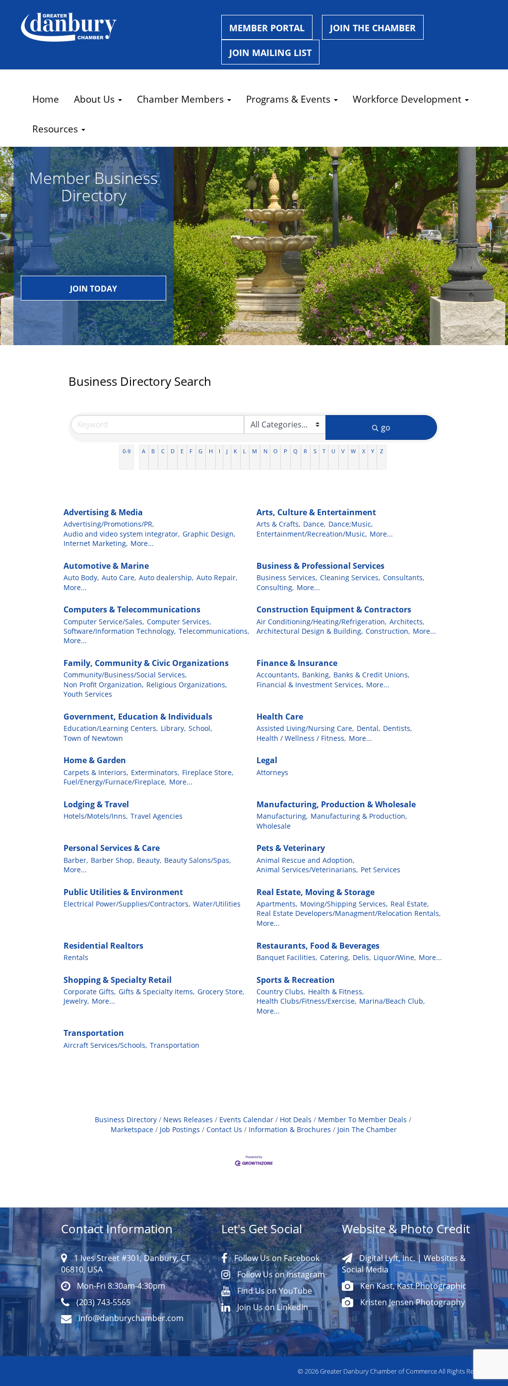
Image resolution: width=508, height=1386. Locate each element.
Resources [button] (56, 128)
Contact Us (224, 1129)
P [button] (285, 451)
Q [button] (295, 451)
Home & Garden (95, 760)
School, (200, 728)
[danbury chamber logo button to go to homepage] (113, 27)
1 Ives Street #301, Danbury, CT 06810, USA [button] (125, 1263)
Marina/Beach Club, (392, 1001)
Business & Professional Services (320, 565)
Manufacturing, (282, 816)
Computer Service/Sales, (104, 621)
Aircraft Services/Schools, (105, 1045)
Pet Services (380, 869)
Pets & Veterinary (290, 848)
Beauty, (149, 860)
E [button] (182, 451)
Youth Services (88, 694)
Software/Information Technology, (120, 631)
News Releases (188, 1119)
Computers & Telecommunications (132, 609)
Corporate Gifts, (90, 991)
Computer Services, (179, 621)
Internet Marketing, (95, 543)
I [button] (219, 451)
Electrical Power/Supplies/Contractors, (127, 904)
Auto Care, (119, 577)
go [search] (385, 427)
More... (142, 543)
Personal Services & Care (112, 848)
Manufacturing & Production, (359, 816)
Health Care (279, 716)
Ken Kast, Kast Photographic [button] (412, 1285)
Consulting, (275, 587)
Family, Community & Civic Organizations (146, 663)
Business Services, (286, 577)
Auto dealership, (166, 577)
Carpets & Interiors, (96, 772)
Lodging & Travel (96, 804)
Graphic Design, (209, 534)
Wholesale (273, 826)
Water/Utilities (217, 904)
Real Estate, (409, 904)
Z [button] (381, 451)
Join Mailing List (270, 53)
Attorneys (272, 772)
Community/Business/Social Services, (125, 674)
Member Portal (267, 28)
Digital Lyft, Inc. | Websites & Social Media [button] (404, 1263)
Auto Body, (81, 577)
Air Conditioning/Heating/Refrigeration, (321, 621)
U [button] (333, 451)
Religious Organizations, (186, 684)
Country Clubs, (280, 991)
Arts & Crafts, (278, 524)
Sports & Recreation (295, 979)
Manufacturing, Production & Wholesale (336, 804)
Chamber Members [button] (181, 99)
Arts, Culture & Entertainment (316, 512)
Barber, (76, 860)
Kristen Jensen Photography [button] (411, 1302)
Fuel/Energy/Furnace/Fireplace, (115, 782)
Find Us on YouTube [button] (273, 1290)
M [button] (254, 451)
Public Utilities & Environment (123, 892)
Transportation (94, 1032)
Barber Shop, (112, 860)
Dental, (368, 728)
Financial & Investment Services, (309, 684)
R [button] (305, 451)
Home (45, 99)
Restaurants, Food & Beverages (318, 945)
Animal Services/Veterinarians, (307, 869)
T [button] (323, 451)
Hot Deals (296, 1119)
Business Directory (126, 1119)
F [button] (191, 451)
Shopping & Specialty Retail (118, 979)
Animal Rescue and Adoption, (305, 860)
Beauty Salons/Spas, (197, 860)
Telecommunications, (214, 631)
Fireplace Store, (207, 772)
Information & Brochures (290, 1129)
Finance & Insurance (296, 663)
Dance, (314, 524)
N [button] (265, 451)
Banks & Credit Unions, (371, 674)
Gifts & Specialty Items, (156, 991)
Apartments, (276, 904)
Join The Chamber (367, 1129)
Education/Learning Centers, (111, 728)
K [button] (235, 451)
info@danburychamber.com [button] (130, 1318)
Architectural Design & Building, (309, 631)
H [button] (211, 451)
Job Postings (180, 1129)
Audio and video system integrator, (122, 534)
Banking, (316, 674)
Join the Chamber (373, 28)
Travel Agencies (156, 816)
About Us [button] (95, 99)
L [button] (244, 451)
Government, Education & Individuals (138, 716)
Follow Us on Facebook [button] (275, 1258)
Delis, (362, 957)
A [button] (143, 451)
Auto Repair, (216, 577)
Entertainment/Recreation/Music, (311, 534)
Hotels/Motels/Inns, (95, 816)
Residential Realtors (103, 945)
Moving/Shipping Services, (343, 904)
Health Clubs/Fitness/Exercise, (306, 1001)
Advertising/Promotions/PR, (109, 524)
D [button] (173, 451)
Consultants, (403, 577)
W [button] (353, 451)
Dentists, (397, 728)
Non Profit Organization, (103, 684)
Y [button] (372, 451)
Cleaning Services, (350, 577)
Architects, (406, 621)
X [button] (363, 451)
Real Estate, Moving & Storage (315, 892)
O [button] (275, 451)
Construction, (388, 631)
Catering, (335, 957)
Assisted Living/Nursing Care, (305, 728)
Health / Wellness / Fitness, (301, 738)
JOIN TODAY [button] (93, 288)
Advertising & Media (103, 512)
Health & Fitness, (336, 991)
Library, (173, 728)
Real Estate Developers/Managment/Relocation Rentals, (348, 913)
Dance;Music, (350, 524)
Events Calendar (246, 1119)
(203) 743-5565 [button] (102, 1302)
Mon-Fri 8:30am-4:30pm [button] (120, 1285)
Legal (266, 760)
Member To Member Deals (362, 1119)
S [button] (315, 451)
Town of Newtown (93, 738)
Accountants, (277, 674)
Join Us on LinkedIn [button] (271, 1307)
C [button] (163, 451)
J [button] (227, 451)
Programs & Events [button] (289, 99)
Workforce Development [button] (408, 99)
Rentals (76, 957)
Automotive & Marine (106, 565)
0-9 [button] (126, 451)
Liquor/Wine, (395, 957)
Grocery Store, (220, 991)
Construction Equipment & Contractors (333, 609)
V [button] (343, 451)
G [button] (200, 451)
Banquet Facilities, (286, 957)
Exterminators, (155, 772)
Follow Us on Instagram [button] (280, 1274)
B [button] (153, 451)
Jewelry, (76, 1001)
